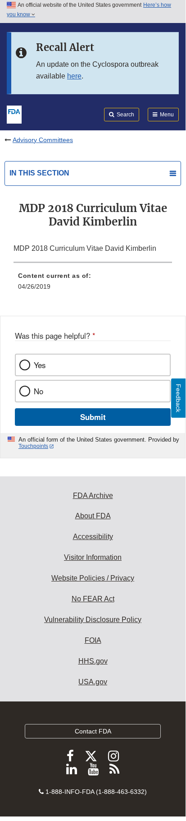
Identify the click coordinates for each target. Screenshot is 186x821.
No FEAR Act (93, 599)
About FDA (93, 516)
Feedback (178, 398)
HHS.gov (93, 661)
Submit (93, 416)
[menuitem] (93, 284)
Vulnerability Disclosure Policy (92, 619)
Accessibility (93, 536)
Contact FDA (93, 731)
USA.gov (92, 682)
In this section (39, 173)
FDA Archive (93, 495)
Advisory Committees (43, 139)
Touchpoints (33, 446)
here (74, 76)
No (38, 391)
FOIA (93, 640)
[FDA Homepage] (14, 113)
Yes (39, 365)
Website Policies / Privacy (92, 578)
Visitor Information (93, 557)
